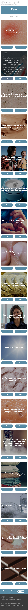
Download (21, 591)
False (20, 47)
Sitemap (22, 605)
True (7, 47)
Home (11, 16)
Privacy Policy (16, 605)
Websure (9, 607)
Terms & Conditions (6, 605)
